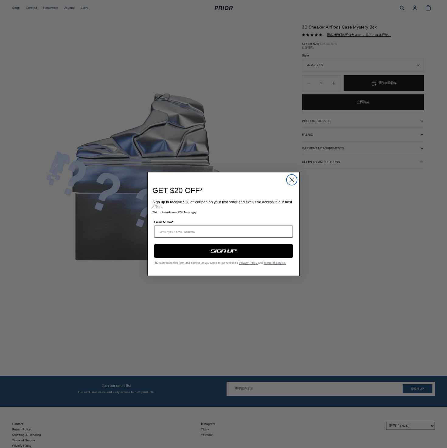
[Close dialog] (291, 180)
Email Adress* (163, 222)
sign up (224, 251)
